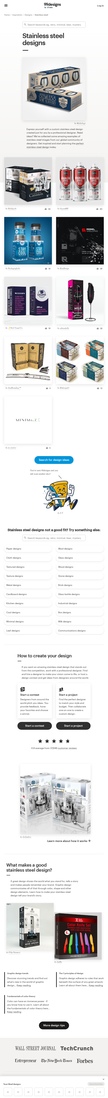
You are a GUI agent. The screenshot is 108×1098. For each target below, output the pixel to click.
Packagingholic (14, 268)
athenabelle (64, 328)
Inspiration (17, 15)
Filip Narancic (14, 952)
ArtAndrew (27, 837)
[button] (103, 1079)
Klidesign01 (64, 387)
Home (7, 15)
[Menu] (6, 5)
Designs (29, 15)
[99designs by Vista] (52, 5)
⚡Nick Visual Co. (15, 328)
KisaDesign (64, 268)
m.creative (12, 447)
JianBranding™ (14, 387)
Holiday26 (12, 208)
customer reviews (67, 748)
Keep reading (24, 985)
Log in (100, 5)
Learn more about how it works (67, 841)
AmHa (59, 961)
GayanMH (64, 208)
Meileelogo (81, 123)
